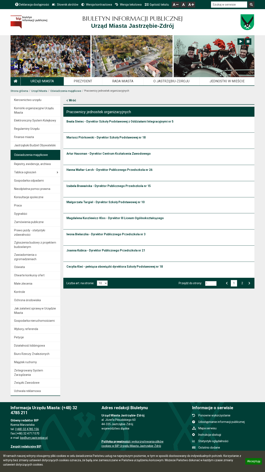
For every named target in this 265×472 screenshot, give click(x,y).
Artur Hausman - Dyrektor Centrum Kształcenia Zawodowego (108, 153)
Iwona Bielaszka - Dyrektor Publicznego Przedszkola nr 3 (106, 234)
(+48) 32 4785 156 (27, 429)
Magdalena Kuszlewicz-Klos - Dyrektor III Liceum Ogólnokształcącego (115, 218)
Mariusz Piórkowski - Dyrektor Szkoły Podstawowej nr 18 (106, 137)
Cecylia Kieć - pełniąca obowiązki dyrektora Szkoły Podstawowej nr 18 (114, 266)
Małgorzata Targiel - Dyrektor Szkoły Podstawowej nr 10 (105, 202)
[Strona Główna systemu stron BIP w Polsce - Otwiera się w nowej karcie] (29, 22)
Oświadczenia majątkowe (65, 90)
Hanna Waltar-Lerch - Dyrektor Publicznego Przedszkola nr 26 (109, 169)
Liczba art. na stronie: (80, 283)
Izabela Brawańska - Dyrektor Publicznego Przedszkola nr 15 (108, 186)
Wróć (72, 100)
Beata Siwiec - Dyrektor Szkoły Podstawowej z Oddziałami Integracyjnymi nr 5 (119, 121)
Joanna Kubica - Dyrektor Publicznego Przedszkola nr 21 (105, 250)
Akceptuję (253, 462)
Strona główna (19, 90)
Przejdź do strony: (190, 283)
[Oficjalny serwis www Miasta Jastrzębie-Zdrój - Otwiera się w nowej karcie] (247, 22)
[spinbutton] (211, 283)
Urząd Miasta (39, 90)
